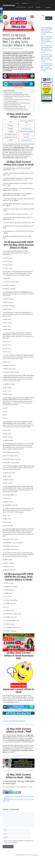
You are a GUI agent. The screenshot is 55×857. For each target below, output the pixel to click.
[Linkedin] (9, 792)
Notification (38, 7)
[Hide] (0, 24)
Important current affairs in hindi (12, 104)
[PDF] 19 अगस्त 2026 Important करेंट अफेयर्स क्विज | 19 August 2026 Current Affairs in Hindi (46, 58)
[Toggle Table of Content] (31, 91)
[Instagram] (20, 792)
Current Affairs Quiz (35, 3)
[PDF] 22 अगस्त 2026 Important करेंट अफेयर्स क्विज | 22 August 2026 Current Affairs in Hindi (46, 31)
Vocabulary (48, 7)
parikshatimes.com (26, 140)
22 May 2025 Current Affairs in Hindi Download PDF (17, 103)
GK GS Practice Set (20, 7)
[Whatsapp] (14, 792)
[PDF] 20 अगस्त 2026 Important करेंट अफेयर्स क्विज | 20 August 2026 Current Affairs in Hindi (46, 49)
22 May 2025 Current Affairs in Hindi (13, 93)
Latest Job (30, 7)
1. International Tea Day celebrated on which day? (18, 109)
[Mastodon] (12, 792)
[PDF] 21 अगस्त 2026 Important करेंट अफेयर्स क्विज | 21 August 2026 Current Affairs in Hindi (46, 40)
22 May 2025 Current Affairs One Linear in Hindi (16, 94)
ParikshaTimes (9, 5)
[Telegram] (17, 792)
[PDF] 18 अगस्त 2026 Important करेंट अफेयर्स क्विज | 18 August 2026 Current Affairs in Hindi (46, 67)
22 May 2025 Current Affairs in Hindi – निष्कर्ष (15, 106)
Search (43, 15)
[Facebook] (4, 792)
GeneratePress (35, 855)
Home (17, 3)
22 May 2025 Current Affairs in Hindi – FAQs (15, 108)
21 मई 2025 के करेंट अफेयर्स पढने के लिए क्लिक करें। (14, 721)
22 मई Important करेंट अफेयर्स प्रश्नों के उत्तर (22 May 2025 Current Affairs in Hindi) (17, 100)
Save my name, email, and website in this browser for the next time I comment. (18, 841)
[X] (6, 792)
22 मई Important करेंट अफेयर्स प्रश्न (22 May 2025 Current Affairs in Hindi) (18, 97)
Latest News (25, 3)
